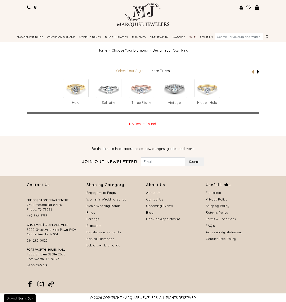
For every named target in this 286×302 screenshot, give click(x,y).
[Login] (241, 7)
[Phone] (29, 7)
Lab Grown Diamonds (103, 245)
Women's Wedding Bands (106, 199)
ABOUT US (206, 37)
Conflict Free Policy (221, 239)
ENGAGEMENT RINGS (30, 37)
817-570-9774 (37, 265)
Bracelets (94, 226)
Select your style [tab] (130, 71)
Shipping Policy (217, 206)
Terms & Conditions (221, 219)
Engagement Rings (101, 193)
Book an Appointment (163, 219)
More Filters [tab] (160, 71)
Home (102, 50)
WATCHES (179, 37)
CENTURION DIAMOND (61, 37)
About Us (153, 193)
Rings (90, 212)
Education (213, 193)
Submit (194, 162)
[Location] (35, 7)
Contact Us (154, 199)
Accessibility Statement (224, 232)
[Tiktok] (51, 284)
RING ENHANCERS (116, 37)
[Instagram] (40, 284)
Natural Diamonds (100, 239)
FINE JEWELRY (159, 37)
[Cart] (257, 7)
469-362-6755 (37, 216)
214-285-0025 (37, 240)
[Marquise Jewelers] (143, 14)
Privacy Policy (216, 199)
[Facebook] (30, 284)
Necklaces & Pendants (103, 232)
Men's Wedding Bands (103, 206)
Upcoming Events (159, 206)
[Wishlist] (248, 7)
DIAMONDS (139, 37)
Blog (149, 212)
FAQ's (210, 226)
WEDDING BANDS (90, 37)
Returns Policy (217, 212)
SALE (192, 37)
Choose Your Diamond (130, 50)
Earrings (92, 219)
